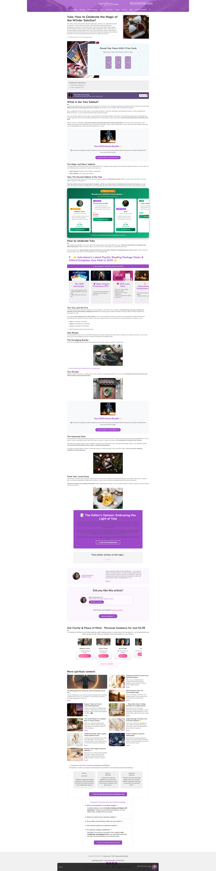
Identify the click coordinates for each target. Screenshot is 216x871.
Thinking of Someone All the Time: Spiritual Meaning (137, 676)
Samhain (104, 179)
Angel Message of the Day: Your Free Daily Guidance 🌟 (136, 720)
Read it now (143, 95)
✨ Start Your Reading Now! (107, 542)
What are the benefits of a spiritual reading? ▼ (102, 805)
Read (68, 700)
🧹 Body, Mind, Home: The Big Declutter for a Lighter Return (136, 705)
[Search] (149, 10)
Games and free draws (122, 856)
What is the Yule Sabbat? (78, 85)
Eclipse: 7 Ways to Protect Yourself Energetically (93, 705)
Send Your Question (107, 664)
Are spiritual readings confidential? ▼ (99, 830)
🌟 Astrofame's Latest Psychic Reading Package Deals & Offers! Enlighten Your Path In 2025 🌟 (106, 259)
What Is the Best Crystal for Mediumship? (135, 734)
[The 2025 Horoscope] (79, 276)
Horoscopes (73, 9)
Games (118, 9)
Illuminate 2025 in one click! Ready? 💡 (108, 157)
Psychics (124, 9)
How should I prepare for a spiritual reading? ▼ (102, 825)
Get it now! (97, 300)
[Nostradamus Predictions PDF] (145, 276)
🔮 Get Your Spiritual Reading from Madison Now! (108, 794)
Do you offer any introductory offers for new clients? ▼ (105, 821)
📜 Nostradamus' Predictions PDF (145, 286)
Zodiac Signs (109, 9)
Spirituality (108, 559)
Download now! (142, 300)
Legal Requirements (97, 860)
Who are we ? (107, 856)
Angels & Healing (92, 9)
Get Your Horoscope (77, 300)
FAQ (113, 856)
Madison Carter (88, 37)
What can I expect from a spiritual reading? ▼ (102, 817)
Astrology (82, 9)
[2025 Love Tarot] (123, 276)
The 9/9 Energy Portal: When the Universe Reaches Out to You (86, 692)
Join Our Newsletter (141, 9)
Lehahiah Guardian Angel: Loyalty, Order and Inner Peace (95, 734)
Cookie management (109, 860)
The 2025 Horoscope (78, 285)
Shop (131, 9)
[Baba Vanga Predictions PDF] (101, 276)
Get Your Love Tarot (121, 300)
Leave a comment (107, 616)
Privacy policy (120, 860)
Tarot (101, 9)
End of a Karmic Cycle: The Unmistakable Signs (134, 691)
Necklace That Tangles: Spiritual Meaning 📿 (95, 749)
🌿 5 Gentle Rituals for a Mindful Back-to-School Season (95, 720)
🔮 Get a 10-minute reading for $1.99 (108, 842)
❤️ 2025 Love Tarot (123, 285)
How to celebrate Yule (77, 87)
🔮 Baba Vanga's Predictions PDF (101, 285)
